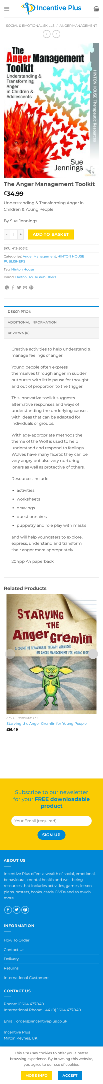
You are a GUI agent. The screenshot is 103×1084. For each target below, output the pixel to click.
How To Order (17, 940)
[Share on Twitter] (19, 288)
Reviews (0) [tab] (19, 333)
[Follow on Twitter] (16, 910)
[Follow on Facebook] (8, 910)
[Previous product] (56, 34)
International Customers (26, 977)
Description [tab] (20, 312)
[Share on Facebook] (13, 288)
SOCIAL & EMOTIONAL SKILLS (30, 26)
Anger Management (78, 26)
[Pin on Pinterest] (31, 288)
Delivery (11, 958)
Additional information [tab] (32, 322)
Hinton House (22, 269)
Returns (11, 968)
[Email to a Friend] (25, 288)
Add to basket (51, 234)
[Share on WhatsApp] (7, 288)
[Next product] (46, 34)
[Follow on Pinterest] (25, 910)
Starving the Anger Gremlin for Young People (46, 724)
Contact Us (14, 949)
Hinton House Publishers (35, 277)
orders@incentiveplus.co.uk (41, 1021)
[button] (7, 8)
